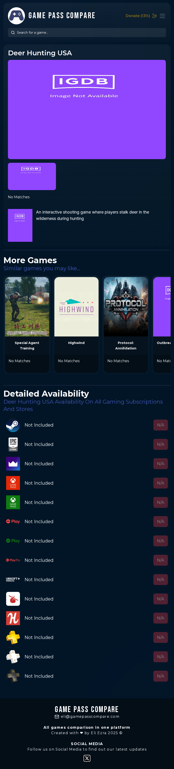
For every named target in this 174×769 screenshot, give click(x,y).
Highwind (76, 343)
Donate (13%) (138, 16)
